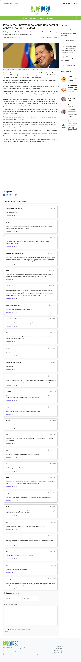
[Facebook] (4, 195)
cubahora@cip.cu (60, 651)
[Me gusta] (14, 215)
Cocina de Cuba (72, 85)
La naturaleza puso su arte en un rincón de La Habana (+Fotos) (73, 126)
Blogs (42, 18)
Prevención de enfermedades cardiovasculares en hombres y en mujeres (72, 113)
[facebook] (64, 3)
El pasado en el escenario (72, 79)
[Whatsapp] (13, 195)
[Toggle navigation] (77, 18)
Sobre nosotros (8, 3)
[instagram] (71, 3)
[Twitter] (7, 195)
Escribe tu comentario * (10, 604)
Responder (9, 215)
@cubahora (59, 648)
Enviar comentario (51, 630)
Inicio (25, 18)
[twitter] (66, 3)
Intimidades (71, 96)
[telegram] (74, 3)
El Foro (70, 76)
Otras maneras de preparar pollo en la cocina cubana (73, 89)
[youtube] (69, 3)
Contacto (15, 3)
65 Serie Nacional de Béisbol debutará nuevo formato (68, 58)
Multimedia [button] (50, 18)
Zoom (69, 121)
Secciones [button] (33, 18)
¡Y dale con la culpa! (71, 65)
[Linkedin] (10, 195)
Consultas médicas (71, 106)
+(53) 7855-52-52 (60, 646)
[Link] (16, 195)
